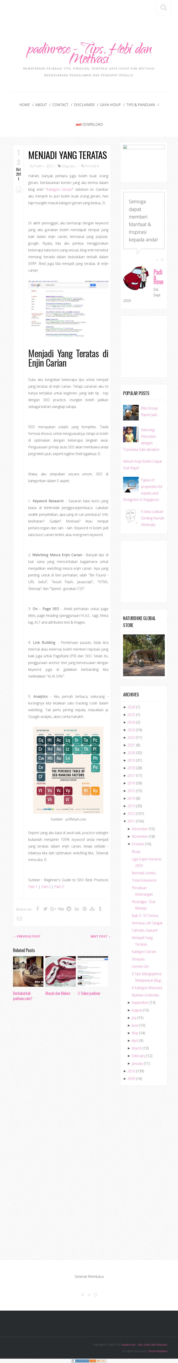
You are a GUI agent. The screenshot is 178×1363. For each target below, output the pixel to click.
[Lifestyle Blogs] (80, 1360)
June (135, 1025)
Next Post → (101, 936)
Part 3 (59, 886)
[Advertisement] (92, 12)
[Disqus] (62, 1071)
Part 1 (33, 886)
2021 (131, 745)
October (138, 844)
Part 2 (46, 886)
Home (24, 104)
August (137, 1010)
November (140, 836)
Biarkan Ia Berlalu (145, 995)
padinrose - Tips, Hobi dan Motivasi (89, 55)
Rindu (136, 851)
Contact (60, 104)
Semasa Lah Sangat (147, 923)
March (137, 1048)
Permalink (92, 166)
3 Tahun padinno (89, 993)
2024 (131, 722)
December (140, 828)
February (138, 1055)
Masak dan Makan (57, 993)
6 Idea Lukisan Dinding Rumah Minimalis (152, 518)
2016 (131, 783)
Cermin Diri (140, 966)
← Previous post (26, 936)
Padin (38, 166)
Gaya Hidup (110, 104)
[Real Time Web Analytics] (97, 1360)
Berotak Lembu (144, 873)
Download (92, 124)
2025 (131, 714)
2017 (131, 775)
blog (65, 166)
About (41, 104)
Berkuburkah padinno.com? (22, 995)
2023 (131, 729)
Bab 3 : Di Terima (145, 915)
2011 (131, 821)
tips (72, 166)
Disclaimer (84, 104)
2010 (131, 1071)
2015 (131, 790)
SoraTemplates (158, 1351)
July (134, 1017)
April (135, 1040)
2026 (131, 707)
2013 (131, 806)
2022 (131, 737)
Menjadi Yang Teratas (67, 155)
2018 (131, 768)
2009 (131, 1078)
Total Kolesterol (144, 880)
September (140, 1002)
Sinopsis (138, 959)
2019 (131, 760)
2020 (131, 752)
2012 (131, 813)
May (135, 1033)
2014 (131, 798)
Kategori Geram (59, 189)
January (137, 1063)
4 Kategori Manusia (147, 987)
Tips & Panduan (140, 104)
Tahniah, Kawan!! (145, 930)
